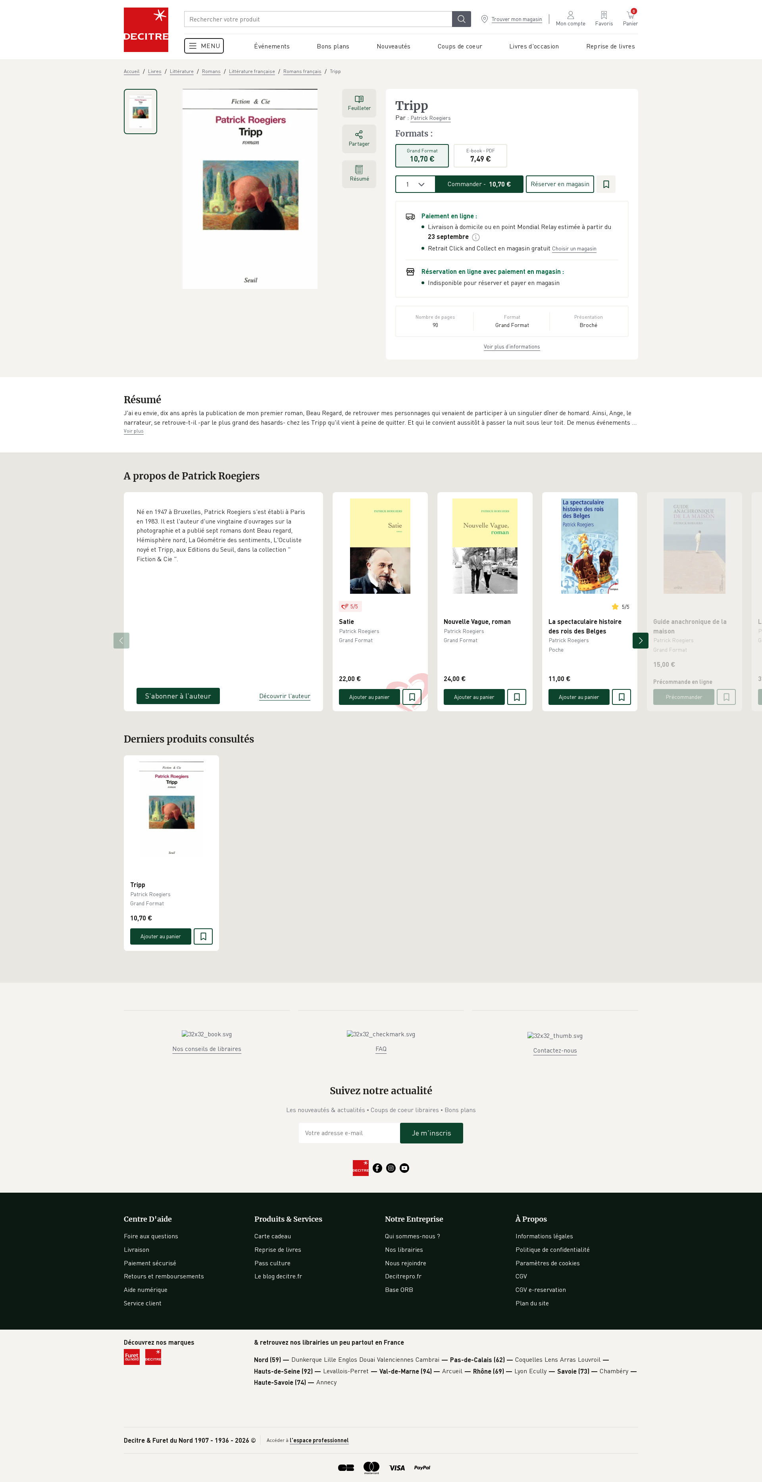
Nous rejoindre (405, 1263)
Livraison (136, 1249)
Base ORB (399, 1289)
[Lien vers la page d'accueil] (146, 30)
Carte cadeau (272, 1236)
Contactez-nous (555, 1050)
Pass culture (272, 1263)
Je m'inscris (431, 1132)
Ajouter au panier (369, 696)
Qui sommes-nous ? (412, 1236)
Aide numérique (145, 1289)
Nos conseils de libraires (206, 1049)
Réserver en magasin (560, 184)
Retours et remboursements (164, 1276)
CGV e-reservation (541, 1289)
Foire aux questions (151, 1236)
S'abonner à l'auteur (178, 695)
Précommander (684, 696)
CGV (521, 1276)
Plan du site (532, 1303)
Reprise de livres (277, 1249)
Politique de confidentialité (553, 1249)
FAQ (381, 1049)
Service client (143, 1303)
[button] (381, 417)
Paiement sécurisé (150, 1263)
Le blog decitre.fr (278, 1276)
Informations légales (544, 1236)
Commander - (479, 184)
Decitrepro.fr (403, 1276)
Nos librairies (404, 1249)
